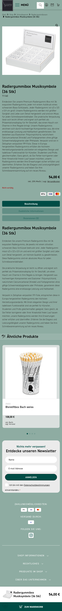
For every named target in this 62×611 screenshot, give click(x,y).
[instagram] (31, 535)
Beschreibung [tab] (31, 203)
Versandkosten (53, 181)
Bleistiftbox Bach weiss (19, 407)
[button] (27, 433)
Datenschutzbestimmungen (37, 485)
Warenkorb (58, 5)
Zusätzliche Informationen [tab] (31, 211)
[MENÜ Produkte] (17, 4)
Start (4, 14)
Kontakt (52, 5)
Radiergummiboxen (39, 14)
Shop (11, 14)
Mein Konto (46, 5)
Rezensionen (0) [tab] (31, 218)
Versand (12, 424)
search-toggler (40, 5)
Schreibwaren (22, 14)
